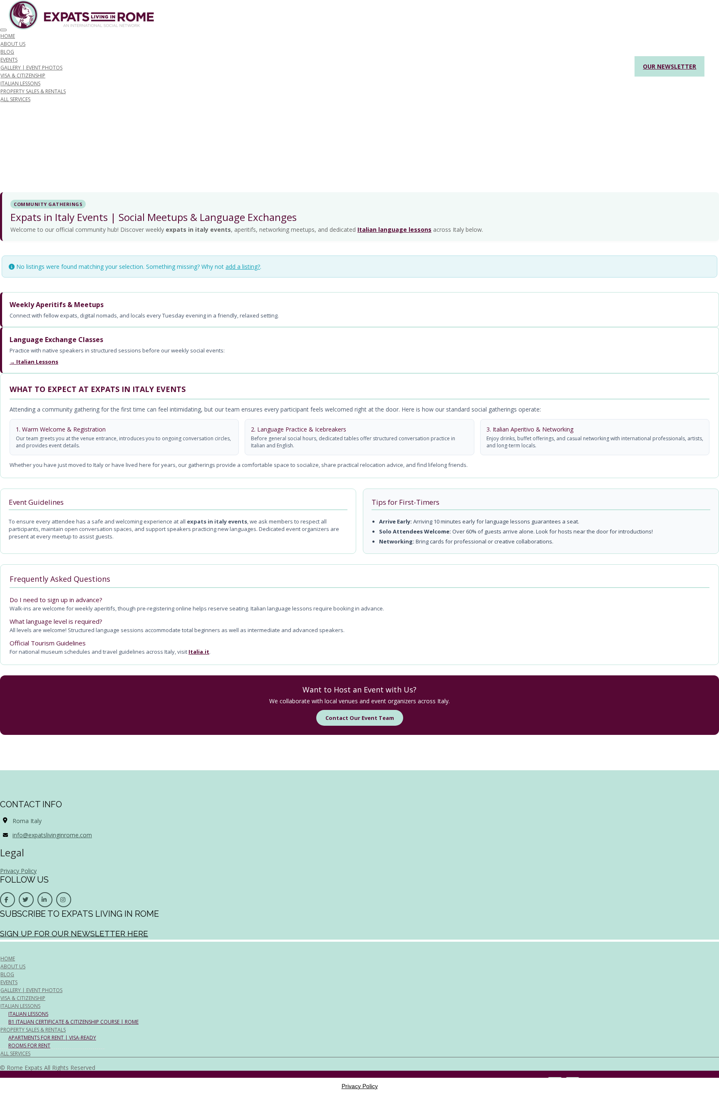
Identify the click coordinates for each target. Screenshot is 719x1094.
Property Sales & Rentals (33, 91)
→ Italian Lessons (34, 361)
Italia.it (198, 651)
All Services (15, 99)
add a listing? (243, 266)
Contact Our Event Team (359, 718)
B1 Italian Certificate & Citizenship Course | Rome (73, 1021)
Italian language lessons (394, 229)
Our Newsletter (669, 66)
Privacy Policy (18, 871)
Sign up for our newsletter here (74, 933)
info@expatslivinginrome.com (52, 835)
